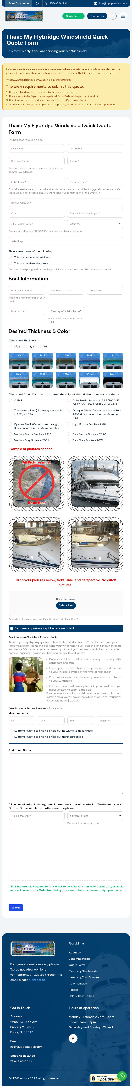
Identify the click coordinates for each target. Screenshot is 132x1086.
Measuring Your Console (84, 977)
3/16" (17, 346)
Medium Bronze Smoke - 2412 (33, 434)
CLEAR (18, 400)
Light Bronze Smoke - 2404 (90, 424)
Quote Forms (77, 965)
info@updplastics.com (26, 1047)
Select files (66, 605)
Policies (73, 990)
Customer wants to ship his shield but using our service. (49, 737)
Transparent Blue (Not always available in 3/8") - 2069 (38, 412)
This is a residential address (31, 263)
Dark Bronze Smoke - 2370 (89, 434)
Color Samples (78, 983)
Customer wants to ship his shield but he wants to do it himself (53, 731)
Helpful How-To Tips (81, 996)
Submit (16, 907)
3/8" (46, 346)
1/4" (32, 346)
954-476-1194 (21, 1061)
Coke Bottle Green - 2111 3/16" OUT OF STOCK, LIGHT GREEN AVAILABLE (96, 402)
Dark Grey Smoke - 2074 (88, 440)
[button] (123, 16)
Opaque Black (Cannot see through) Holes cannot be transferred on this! (36, 426)
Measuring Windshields (83, 971)
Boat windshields (79, 959)
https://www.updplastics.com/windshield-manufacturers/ (38, 79)
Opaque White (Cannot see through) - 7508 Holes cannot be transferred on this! (97, 414)
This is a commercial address (32, 257)
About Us (75, 952)
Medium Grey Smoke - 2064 (31, 440)
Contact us (37, 980)
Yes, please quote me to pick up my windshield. (44, 628)
